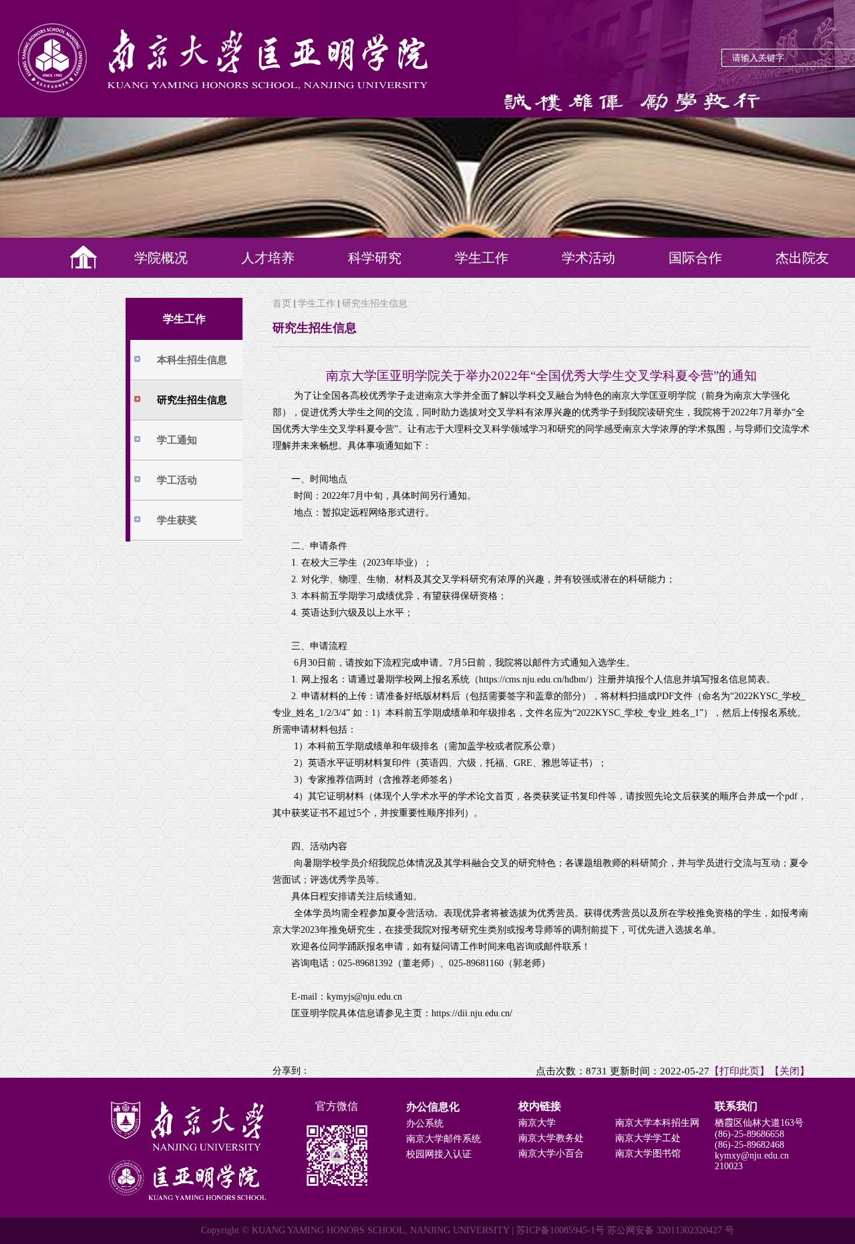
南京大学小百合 (551, 1154)
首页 (282, 303)
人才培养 (268, 257)
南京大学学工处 (648, 1138)
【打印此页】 (739, 1071)
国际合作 (695, 257)
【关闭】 (790, 1071)
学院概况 (161, 257)
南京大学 (537, 1123)
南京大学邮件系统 (443, 1139)
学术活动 (588, 257)
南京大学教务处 (551, 1138)
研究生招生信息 (374, 303)
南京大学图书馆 (648, 1154)
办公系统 (425, 1123)
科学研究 (374, 257)
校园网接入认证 (439, 1154)
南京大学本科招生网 (657, 1123)
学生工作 (481, 257)
